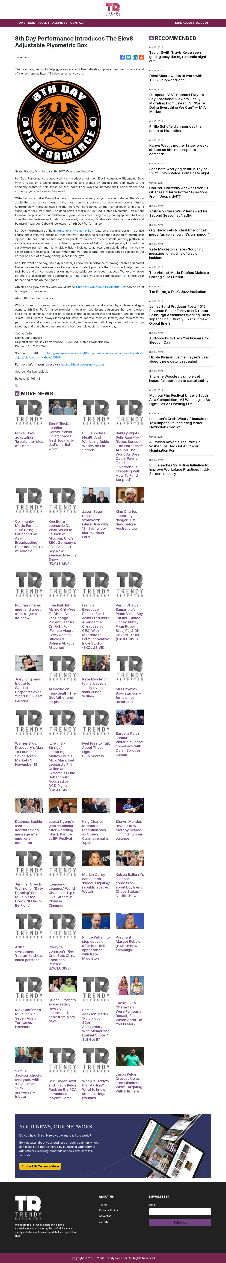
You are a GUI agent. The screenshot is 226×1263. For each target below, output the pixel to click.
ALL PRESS (59, 22)
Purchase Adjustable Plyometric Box (101, 287)
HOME (20, 22)
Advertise (105, 1216)
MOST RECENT (38, 22)
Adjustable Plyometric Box (75, 230)
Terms (103, 1204)
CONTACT (77, 22)
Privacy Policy (108, 1210)
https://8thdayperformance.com (82, 364)
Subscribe (180, 1222)
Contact (104, 1221)
